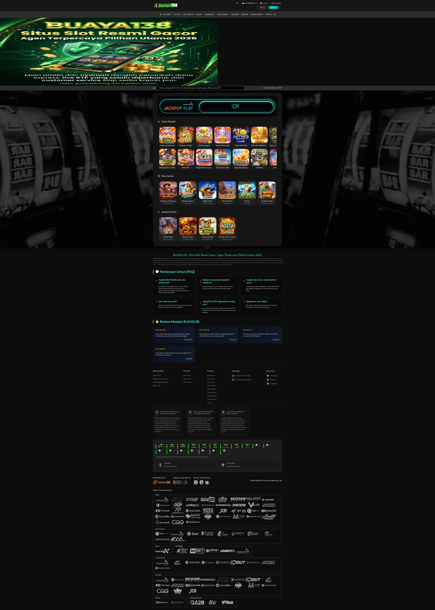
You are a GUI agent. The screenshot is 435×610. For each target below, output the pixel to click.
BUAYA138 (156, 258)
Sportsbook (211, 375)
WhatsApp (274, 376)
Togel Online (211, 389)
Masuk (262, 7)
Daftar (273, 7)
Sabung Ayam (256, 14)
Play (188, 108)
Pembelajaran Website (160, 382)
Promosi (269, 14)
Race (198, 14)
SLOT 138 (156, 386)
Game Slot (210, 382)
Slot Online (187, 375)
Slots (176, 14)
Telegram (273, 380)
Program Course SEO (160, 379)
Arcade (234, 14)
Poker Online (211, 386)
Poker (244, 14)
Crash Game (222, 14)
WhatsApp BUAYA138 (243, 380)
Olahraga (209, 14)
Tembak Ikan (211, 392)
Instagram (273, 384)
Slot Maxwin (187, 382)
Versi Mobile (277, 3)
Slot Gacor (187, 379)
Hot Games (167, 14)
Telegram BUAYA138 (243, 376)
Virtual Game (211, 399)
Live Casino (187, 14)
